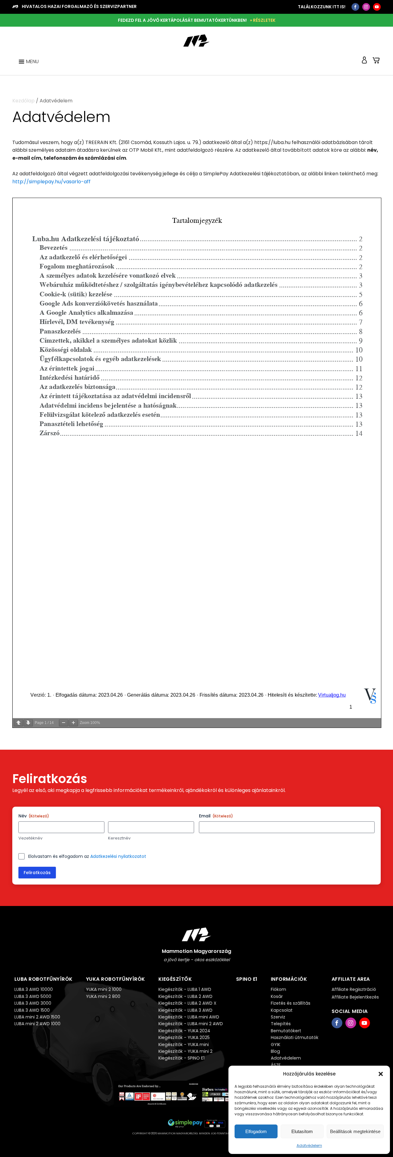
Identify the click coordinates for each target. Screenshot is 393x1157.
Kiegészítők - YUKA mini (183, 1044)
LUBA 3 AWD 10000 (33, 989)
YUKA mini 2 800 (103, 996)
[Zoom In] (73, 722)
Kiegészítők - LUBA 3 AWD (185, 1010)
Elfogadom (256, 1131)
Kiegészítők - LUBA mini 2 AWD (190, 1024)
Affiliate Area (351, 979)
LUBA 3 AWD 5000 (32, 996)
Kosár (277, 996)
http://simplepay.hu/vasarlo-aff (51, 181)
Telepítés (281, 1024)
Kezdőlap (23, 100)
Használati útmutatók (294, 1037)
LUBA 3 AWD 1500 (32, 1010)
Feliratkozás (37, 873)
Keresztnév (119, 838)
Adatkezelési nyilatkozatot (118, 856)
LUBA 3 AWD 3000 (32, 1003)
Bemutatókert (286, 1031)
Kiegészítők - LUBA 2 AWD (185, 996)
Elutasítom (302, 1131)
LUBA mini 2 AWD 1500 (37, 1017)
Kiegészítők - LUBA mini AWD (188, 1017)
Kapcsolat (282, 1010)
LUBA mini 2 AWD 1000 (37, 1024)
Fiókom (278, 989)
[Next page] (28, 722)
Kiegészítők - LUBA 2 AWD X (187, 1003)
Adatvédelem (309, 1145)
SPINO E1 (247, 979)
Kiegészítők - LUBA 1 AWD (184, 989)
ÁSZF (276, 1065)
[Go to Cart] (376, 61)
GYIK (275, 1044)
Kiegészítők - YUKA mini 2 (185, 1051)
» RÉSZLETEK (262, 20)
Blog (275, 1051)
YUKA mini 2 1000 (104, 989)
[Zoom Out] (63, 722)
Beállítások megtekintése (355, 1131)
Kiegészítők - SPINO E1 (181, 1058)
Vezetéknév (30, 838)
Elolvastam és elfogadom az (87, 856)
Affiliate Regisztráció (354, 989)
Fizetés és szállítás (290, 1003)
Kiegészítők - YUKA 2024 (184, 1031)
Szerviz (278, 1017)
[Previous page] (18, 722)
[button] (381, 1074)
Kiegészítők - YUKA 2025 (184, 1037)
